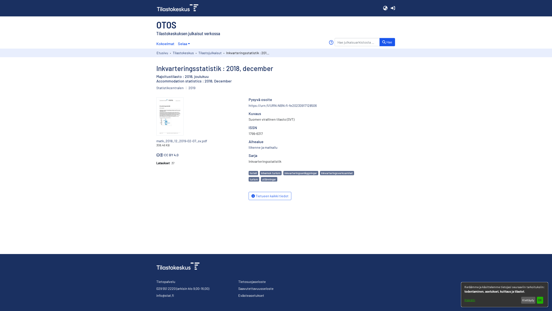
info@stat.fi (165, 295)
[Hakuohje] (331, 42)
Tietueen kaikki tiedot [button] (272, 196)
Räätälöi (469, 300)
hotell (253, 173)
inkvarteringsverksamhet (337, 173)
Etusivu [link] (162, 53)
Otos (166, 24)
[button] (385, 8)
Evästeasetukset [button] (251, 295)
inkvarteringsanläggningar (300, 173)
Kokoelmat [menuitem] (165, 43)
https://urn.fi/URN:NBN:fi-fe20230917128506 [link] (283, 105)
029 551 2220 (166, 288)
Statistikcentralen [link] (170, 88)
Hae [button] (389, 42)
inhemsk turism (270, 173)
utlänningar (269, 179)
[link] (179, 8)
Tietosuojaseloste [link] (252, 281)
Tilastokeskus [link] (183, 53)
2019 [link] (191, 88)
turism (254, 179)
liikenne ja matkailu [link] (263, 147)
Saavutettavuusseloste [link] (256, 288)
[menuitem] (184, 43)
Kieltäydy (528, 300)
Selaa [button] (182, 43)
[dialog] (504, 295)
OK (540, 300)
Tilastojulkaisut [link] (210, 53)
